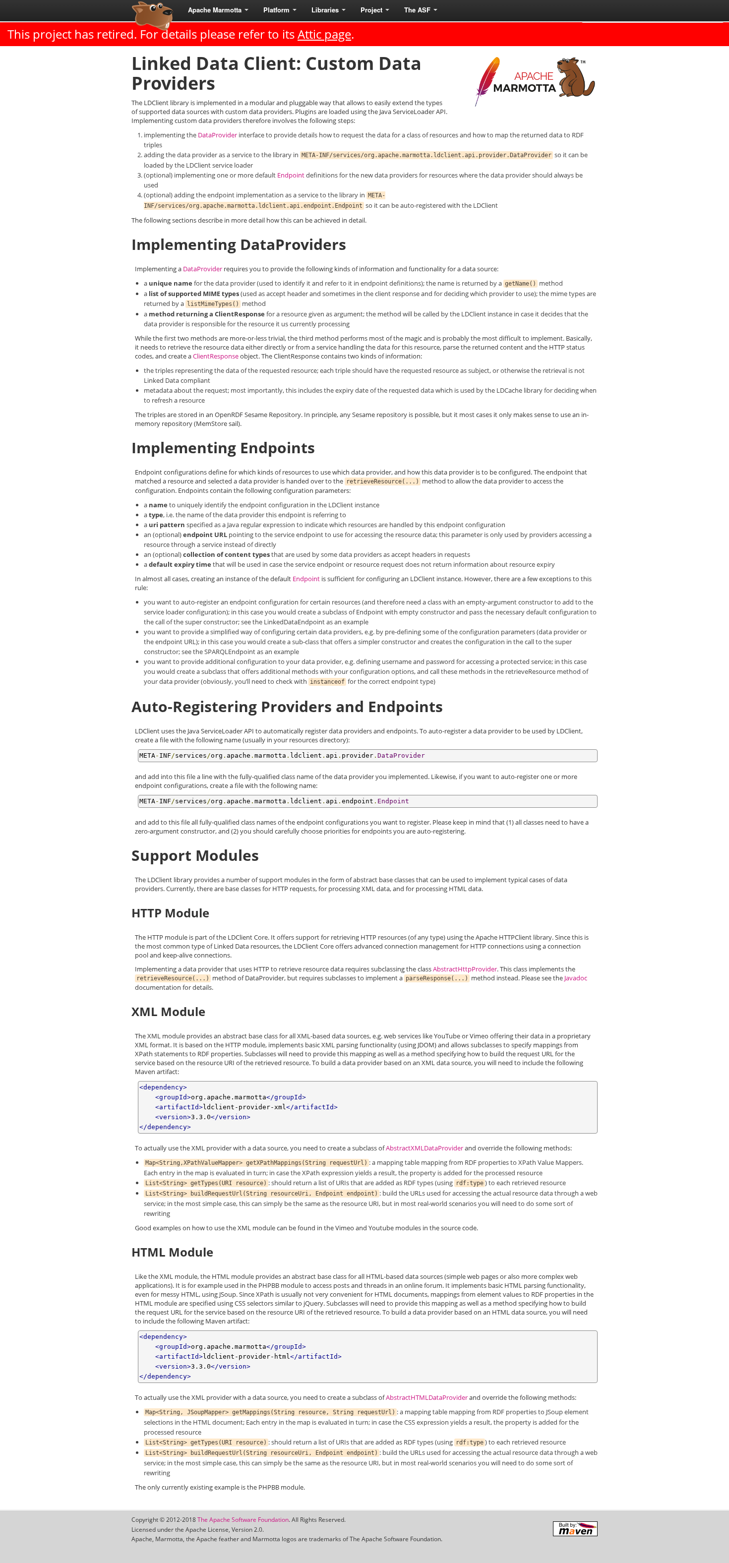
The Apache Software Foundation (243, 1519)
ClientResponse (216, 356)
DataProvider (217, 134)
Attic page (324, 34)
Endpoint (290, 175)
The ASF (418, 9)
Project (372, 9)
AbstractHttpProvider (465, 968)
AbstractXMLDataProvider (424, 1147)
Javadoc (575, 977)
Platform (277, 9)
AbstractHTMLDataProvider (427, 1397)
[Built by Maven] (575, 1528)
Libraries (326, 9)
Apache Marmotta (215, 9)
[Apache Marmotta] (151, 15)
